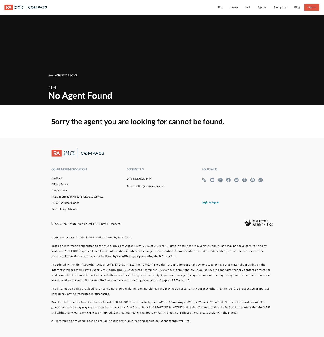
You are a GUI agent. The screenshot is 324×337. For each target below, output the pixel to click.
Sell (247, 7)
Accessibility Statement (65, 209)
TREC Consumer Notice (65, 202)
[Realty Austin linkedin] (236, 180)
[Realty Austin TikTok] (260, 180)
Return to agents (65, 75)
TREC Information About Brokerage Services (77, 196)
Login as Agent (210, 202)
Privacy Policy (59, 184)
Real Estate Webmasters (78, 223)
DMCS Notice (59, 190)
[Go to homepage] (29, 7)
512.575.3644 (143, 178)
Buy (220, 7)
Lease (234, 7)
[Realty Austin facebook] (228, 180)
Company (280, 7)
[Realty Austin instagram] (244, 180)
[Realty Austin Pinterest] (252, 180)
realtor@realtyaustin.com (149, 186)
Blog (297, 7)
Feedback (56, 178)
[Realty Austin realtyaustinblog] (204, 180)
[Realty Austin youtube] (212, 180)
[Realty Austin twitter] (220, 180)
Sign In (312, 7)
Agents (262, 7)
